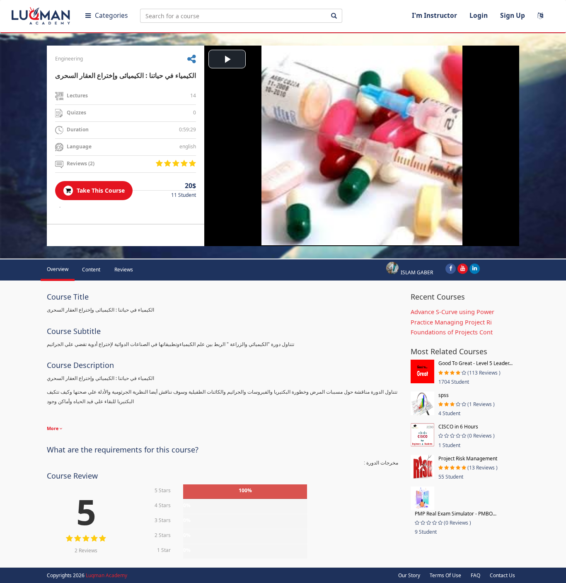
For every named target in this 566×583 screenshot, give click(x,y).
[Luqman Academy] (42, 14)
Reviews (123, 269)
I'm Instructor (434, 15)
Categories (111, 15)
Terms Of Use (445, 575)
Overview (57, 269)
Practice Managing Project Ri (451, 322)
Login (478, 15)
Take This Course (100, 190)
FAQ (475, 575)
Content (91, 269)
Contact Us (502, 575)
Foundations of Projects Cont (452, 332)
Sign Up (512, 15)
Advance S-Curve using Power (452, 312)
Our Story (409, 575)
